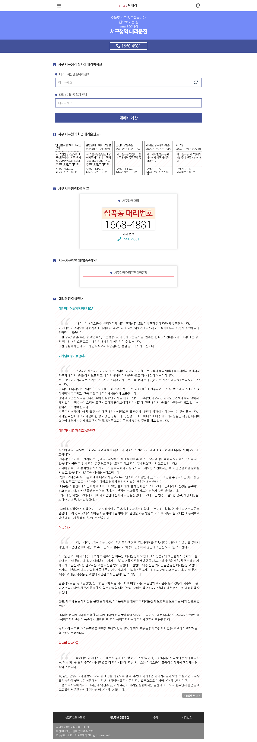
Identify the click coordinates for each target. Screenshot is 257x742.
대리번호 (187, 717)
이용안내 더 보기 (192, 695)
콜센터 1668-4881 (75, 717)
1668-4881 (130, 239)
